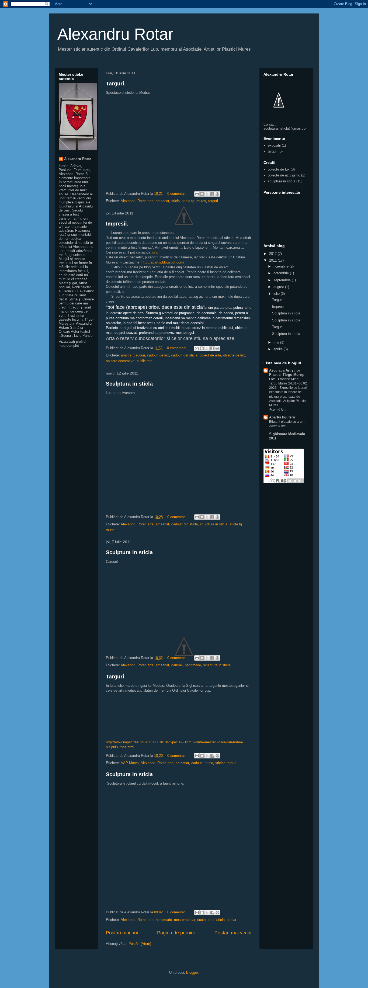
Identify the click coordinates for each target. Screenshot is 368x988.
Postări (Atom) (140, 944)
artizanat (162, 201)
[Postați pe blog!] (202, 194)
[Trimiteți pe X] (207, 194)
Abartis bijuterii (282, 417)
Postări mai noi (122, 932)
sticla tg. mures (194, 201)
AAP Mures (130, 763)
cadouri (139, 355)
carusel (177, 665)
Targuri (115, 677)
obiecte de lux (234, 355)
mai (276, 342)
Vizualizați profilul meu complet (72, 343)
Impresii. (117, 224)
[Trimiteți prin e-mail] (197, 194)
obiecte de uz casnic (284, 175)
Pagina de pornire (176, 932)
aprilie (278, 349)
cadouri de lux (158, 355)
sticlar (219, 763)
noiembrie (281, 266)
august (279, 287)
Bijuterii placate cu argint (287, 422)
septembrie (282, 280)
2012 (273, 254)
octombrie (281, 273)
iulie (277, 294)
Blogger (192, 972)
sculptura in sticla (213, 524)
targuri (213, 201)
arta (151, 201)
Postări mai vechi (232, 932)
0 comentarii (176, 194)
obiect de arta (210, 355)
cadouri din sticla (184, 355)
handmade (193, 665)
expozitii (274, 145)
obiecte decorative (120, 361)
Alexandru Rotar (115, 34)
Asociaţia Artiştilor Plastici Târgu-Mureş (286, 372)
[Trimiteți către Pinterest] (217, 194)
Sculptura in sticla (129, 384)
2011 (273, 260)
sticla (175, 201)
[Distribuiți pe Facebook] (212, 194)
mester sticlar (184, 920)
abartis (126, 355)
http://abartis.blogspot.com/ (162, 262)
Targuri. (116, 83)
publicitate (144, 361)
